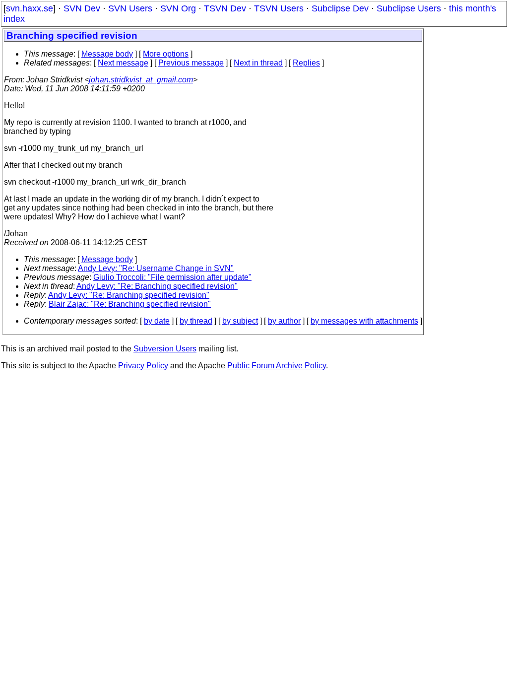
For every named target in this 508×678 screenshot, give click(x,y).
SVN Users (130, 8)
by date (157, 321)
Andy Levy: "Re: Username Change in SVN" (156, 268)
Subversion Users (164, 348)
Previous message (191, 63)
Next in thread (258, 63)
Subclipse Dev (340, 8)
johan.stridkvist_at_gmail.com (141, 79)
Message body (107, 54)
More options (166, 54)
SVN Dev (82, 8)
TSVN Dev (225, 8)
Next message (123, 63)
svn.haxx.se (29, 8)
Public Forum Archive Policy (276, 365)
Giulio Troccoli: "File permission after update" (172, 277)
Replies (306, 63)
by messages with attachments (364, 321)
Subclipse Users (409, 8)
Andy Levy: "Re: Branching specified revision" (157, 286)
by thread (196, 321)
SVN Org (178, 8)
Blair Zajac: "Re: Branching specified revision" (130, 304)
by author (284, 321)
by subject (240, 321)
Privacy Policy (143, 365)
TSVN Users (279, 8)
